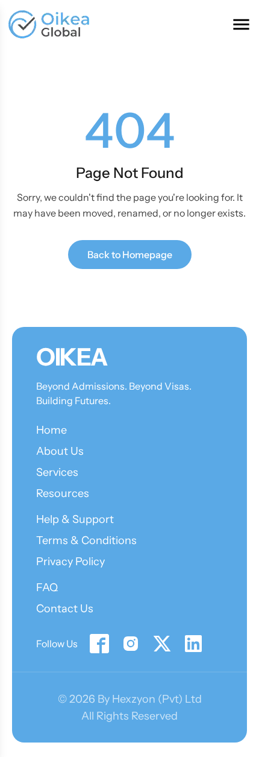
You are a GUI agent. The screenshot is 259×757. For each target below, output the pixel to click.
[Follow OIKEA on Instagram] (130, 643)
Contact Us (64, 608)
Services (57, 472)
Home (51, 430)
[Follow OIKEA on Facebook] (99, 643)
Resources (62, 493)
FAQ (47, 587)
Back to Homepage (129, 255)
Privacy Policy (70, 561)
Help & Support (75, 519)
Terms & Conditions (86, 540)
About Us (60, 451)
